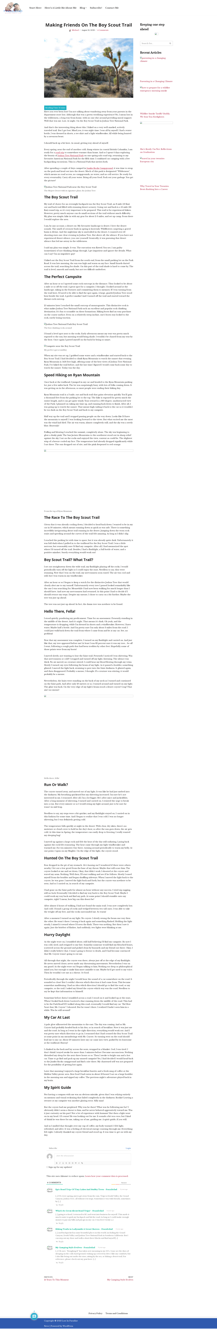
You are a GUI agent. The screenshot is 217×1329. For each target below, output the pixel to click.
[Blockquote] (75, 1163)
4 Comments (102, 30)
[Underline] (63, 1163)
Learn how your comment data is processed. (106, 1176)
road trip (59, 152)
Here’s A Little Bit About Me (61, 7)
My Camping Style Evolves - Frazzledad (75, 1247)
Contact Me (112, 7)
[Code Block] (78, 1163)
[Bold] (56, 1163)
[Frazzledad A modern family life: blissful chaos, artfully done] (13, 8)
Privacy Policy (95, 1313)
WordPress (68, 1326)
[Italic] (59, 1163)
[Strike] (66, 1163)
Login (128, 1148)
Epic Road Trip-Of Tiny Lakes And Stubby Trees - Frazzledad (86, 1189)
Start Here (35, 7)
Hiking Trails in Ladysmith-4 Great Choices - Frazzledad (84, 1229)
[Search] (170, 43)
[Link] (82, 1163)
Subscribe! (96, 7)
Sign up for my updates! (60, 1167)
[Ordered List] (69, 1163)
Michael (75, 30)
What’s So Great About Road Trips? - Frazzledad (79, 1211)
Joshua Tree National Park (71, 155)
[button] (86, 7)
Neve (46, 1326)
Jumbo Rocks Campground (100, 168)
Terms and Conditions (117, 1313)
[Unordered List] (72, 1163)
